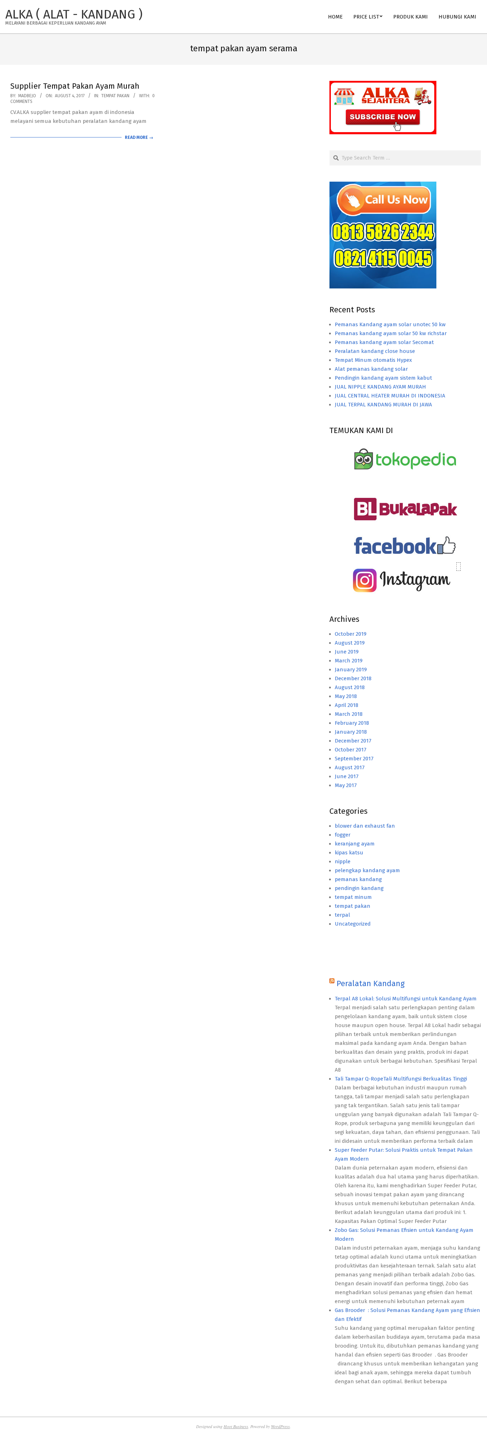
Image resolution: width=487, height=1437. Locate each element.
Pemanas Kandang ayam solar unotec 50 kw (390, 324)
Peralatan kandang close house (375, 351)
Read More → (139, 137)
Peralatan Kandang (371, 983)
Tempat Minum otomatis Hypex (373, 360)
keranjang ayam (355, 843)
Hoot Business (236, 1426)
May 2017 (346, 785)
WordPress (280, 1426)
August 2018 (350, 687)
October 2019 (350, 634)
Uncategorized (353, 924)
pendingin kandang (359, 888)
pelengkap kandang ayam (367, 870)
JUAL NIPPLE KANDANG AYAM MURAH (380, 387)
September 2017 (354, 758)
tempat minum (353, 897)
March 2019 (349, 660)
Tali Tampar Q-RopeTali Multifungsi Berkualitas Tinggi (401, 1079)
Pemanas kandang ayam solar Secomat (384, 342)
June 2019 (347, 652)
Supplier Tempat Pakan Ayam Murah (74, 86)
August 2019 (350, 643)
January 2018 (351, 732)
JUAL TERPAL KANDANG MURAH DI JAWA (383, 404)
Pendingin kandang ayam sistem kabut (383, 378)
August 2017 (350, 767)
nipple (342, 861)
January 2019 (351, 669)
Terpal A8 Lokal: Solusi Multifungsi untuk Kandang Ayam (406, 998)
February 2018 (352, 723)
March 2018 (349, 714)
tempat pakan (115, 95)
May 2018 (346, 696)
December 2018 (353, 678)
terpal (342, 915)
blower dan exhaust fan (365, 826)
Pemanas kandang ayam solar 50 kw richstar (391, 333)
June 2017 (347, 776)
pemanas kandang (358, 879)
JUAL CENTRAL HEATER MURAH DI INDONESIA (390, 395)
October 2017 (350, 749)
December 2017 (353, 741)
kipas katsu (349, 852)
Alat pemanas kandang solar (371, 369)
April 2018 (346, 705)
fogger (342, 835)
